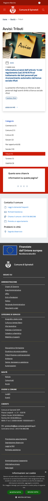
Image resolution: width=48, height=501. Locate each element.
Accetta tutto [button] (15, 492)
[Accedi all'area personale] (39, 2)
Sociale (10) (9, 149)
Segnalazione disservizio (14, 442)
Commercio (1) (10, 125)
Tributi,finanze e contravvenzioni (17, 355)
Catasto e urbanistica (13, 333)
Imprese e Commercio (13, 329)
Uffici (7, 293)
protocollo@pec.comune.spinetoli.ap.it (20, 426)
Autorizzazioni (10, 365)
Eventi (7, 397)
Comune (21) (10, 130)
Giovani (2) (9, 139)
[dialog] (24, 485)
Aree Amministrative (13, 290)
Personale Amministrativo (15, 304)
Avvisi (12, 63)
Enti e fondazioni (11, 297)
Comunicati (9, 380)
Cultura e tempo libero (13, 322)
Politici (7, 301)
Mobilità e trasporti (12, 337)
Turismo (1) (9, 158)
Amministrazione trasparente (16, 460)
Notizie (7, 376)
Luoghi (7, 394)
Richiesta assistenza (13, 449)
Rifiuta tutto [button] (33, 492)
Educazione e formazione (14, 347)
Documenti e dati (11, 308)
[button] (24, 497)
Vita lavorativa (10, 326)
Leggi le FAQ (10, 446)
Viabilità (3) (9, 163)
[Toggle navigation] (4, 9)
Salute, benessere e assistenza (16, 362)
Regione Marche (9, 2)
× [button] (45, 472)
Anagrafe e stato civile (13, 319)
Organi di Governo (12, 286)
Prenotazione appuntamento (16, 439)
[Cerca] (43, 10)
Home (5, 19)
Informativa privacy (12, 464)
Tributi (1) (9, 153)
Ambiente (9, 358)
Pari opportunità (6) (12, 144)
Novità (12, 19)
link (24, 487)
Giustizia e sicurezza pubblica (16, 351)
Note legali (9, 467)
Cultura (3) (9, 135)
